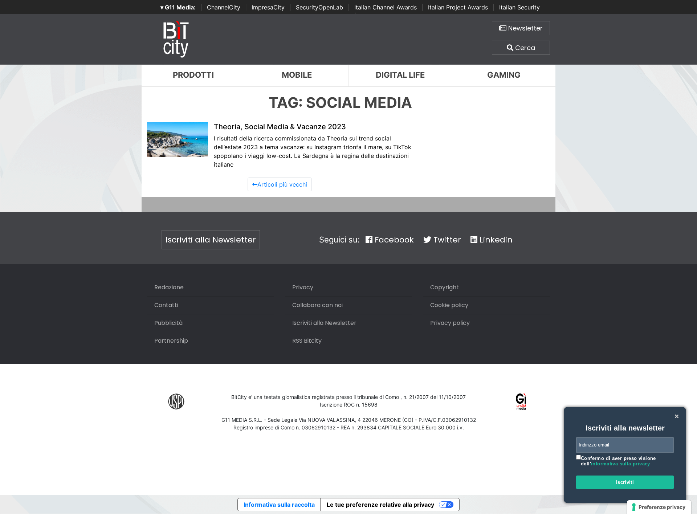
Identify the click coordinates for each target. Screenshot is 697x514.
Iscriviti (625, 482)
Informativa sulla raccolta (279, 504)
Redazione (169, 287)
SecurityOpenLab (319, 7)
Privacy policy (450, 323)
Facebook (393, 239)
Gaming (504, 74)
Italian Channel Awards (385, 7)
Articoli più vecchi (282, 184)
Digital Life (400, 74)
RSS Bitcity (307, 340)
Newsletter (524, 28)
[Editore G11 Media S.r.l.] (521, 401)
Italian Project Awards (458, 7)
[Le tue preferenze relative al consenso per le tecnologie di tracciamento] (659, 507)
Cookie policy (449, 305)
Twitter (446, 239)
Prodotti (193, 74)
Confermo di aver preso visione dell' (618, 461)
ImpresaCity (268, 7)
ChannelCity (223, 7)
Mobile (297, 74)
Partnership (171, 340)
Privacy (302, 287)
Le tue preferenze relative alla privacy (380, 504)
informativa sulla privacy (620, 463)
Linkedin (495, 239)
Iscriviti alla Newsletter (211, 239)
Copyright (444, 287)
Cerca (524, 47)
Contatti (166, 305)
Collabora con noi (317, 305)
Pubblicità (168, 323)
